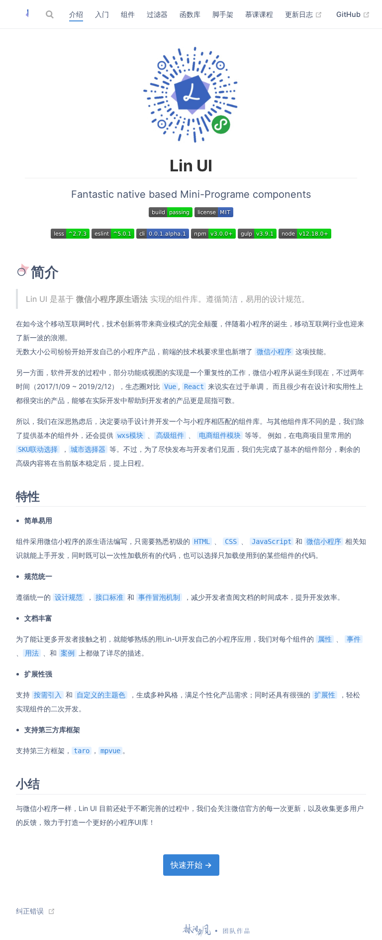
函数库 (190, 14)
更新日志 (303, 13)
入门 (102, 14)
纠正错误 (30, 911)
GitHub (353, 13)
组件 (128, 14)
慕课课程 (259, 14)
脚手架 (222, 14)
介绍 (76, 14)
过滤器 (157, 14)
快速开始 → (191, 865)
